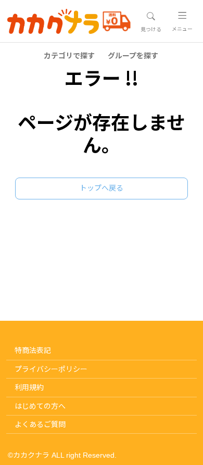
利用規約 (29, 387)
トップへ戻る (101, 188)
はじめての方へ (40, 406)
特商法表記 (33, 350)
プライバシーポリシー (51, 369)
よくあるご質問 (40, 424)
